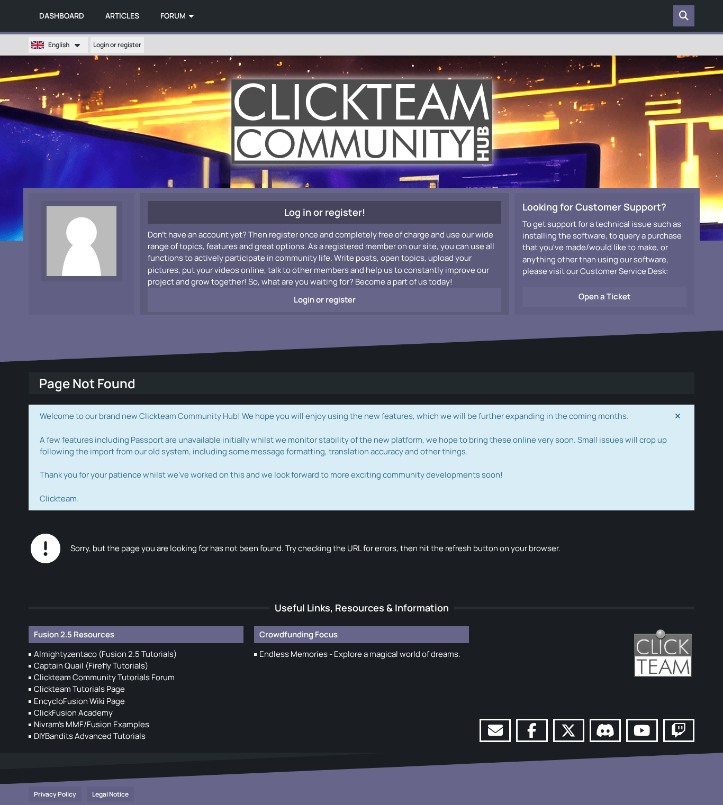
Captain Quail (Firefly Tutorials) (91, 665)
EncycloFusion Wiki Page (79, 701)
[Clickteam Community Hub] (362, 121)
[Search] (683, 15)
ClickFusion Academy (73, 712)
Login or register (117, 44)
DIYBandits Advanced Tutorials (90, 736)
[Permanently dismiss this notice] (678, 416)
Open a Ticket (604, 296)
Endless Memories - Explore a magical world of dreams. (359, 654)
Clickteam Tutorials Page (79, 688)
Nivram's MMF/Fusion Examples (91, 724)
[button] (58, 45)
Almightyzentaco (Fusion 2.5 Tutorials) (105, 654)
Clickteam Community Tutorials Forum (104, 677)
